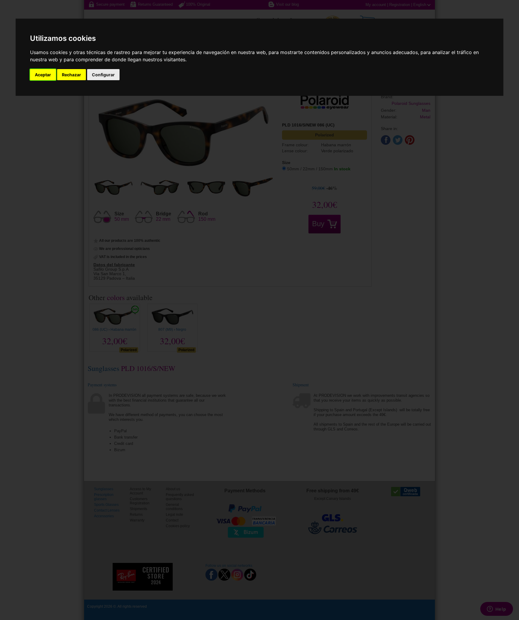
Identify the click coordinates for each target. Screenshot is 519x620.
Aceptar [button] (43, 74)
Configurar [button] (103, 74)
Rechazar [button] (71, 74)
